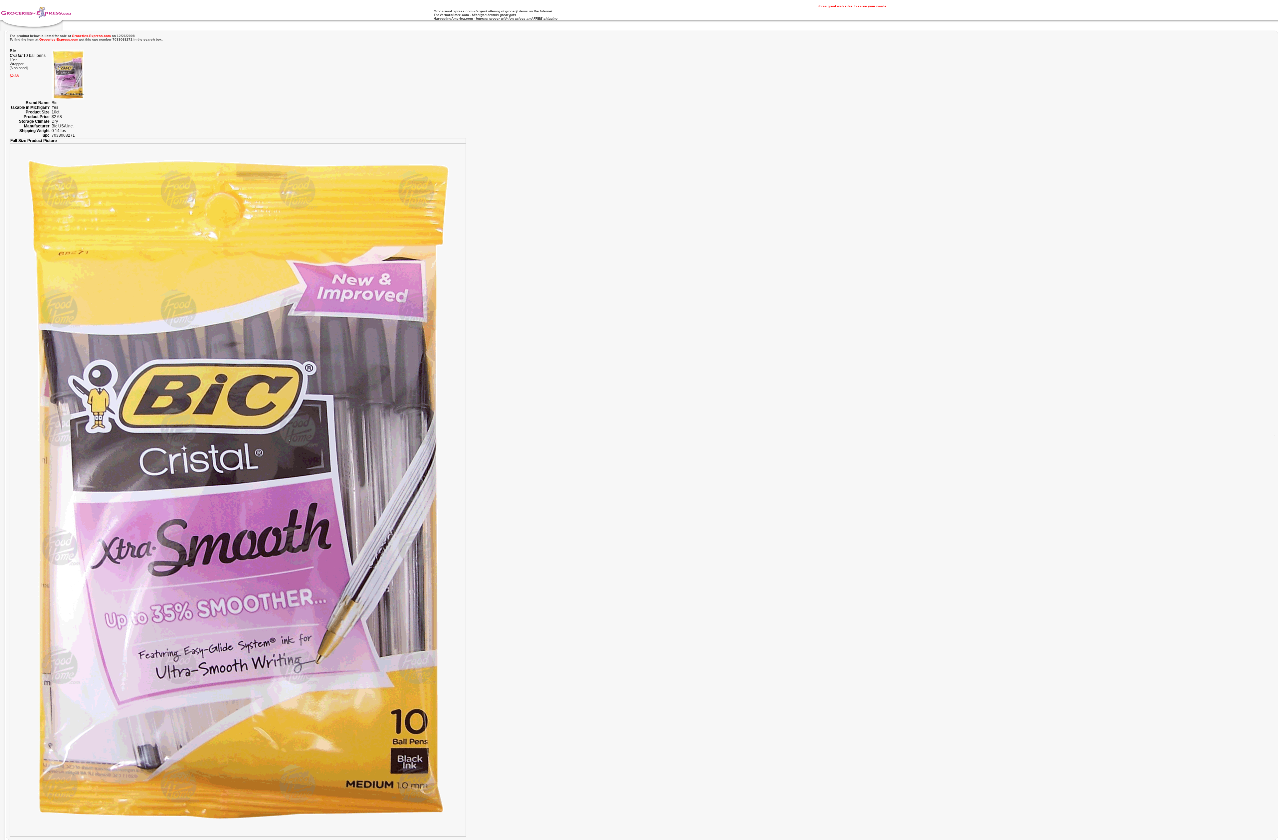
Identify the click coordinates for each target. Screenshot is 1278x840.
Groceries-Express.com (453, 11)
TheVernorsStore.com (451, 15)
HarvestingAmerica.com (453, 18)
